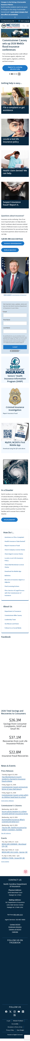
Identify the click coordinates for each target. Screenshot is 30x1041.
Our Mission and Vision (12, 624)
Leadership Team (10, 620)
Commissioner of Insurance (15, 295)
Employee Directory (15, 927)
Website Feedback (18, 1020)
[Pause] (19, 74)
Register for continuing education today (15, 68)
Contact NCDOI (15, 924)
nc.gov (8, 1020)
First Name (6, 319)
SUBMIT (15, 347)
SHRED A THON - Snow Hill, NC (13, 858)
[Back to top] (25, 871)
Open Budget (20, 1030)
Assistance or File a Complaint (14, 537)
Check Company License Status (15, 550)
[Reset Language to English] (19, 21)
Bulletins (7, 576)
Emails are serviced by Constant (14, 342)
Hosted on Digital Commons (15, 1034)
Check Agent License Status (14, 554)
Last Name (6, 327)
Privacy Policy (10, 1030)
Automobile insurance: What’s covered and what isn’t (13, 820)
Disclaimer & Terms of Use (15, 1027)
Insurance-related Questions (13, 243)
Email (5, 311)
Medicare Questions (10, 250)
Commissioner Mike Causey (13, 615)
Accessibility (15, 1024)
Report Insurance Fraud (12, 546)
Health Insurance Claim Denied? (15, 541)
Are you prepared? (9, 520)
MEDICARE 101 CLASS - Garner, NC (15, 852)
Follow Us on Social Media (13, 628)
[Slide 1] (12, 74)
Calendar (15, 932)
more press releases (7, 801)
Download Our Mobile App (13, 571)
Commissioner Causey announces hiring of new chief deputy (15, 788)
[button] (22, 26)
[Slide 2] (14, 74)
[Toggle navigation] (27, 26)
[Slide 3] (16, 74)
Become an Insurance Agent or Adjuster (15, 581)
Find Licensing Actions (12, 586)
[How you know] (15, 21)
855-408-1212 (18, 915)
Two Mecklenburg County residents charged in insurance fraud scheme (13, 779)
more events (5, 862)
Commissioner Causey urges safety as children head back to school (15, 796)
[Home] (10, 24)
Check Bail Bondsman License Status (14, 566)
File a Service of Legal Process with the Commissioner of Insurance (14, 593)
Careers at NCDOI (15, 929)
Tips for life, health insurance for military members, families (14, 828)
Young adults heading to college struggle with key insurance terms (15, 812)
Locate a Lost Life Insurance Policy (14, 559)
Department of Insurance (13, 611)
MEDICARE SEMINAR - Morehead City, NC (14, 845)
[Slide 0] (9, 74)
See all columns (6, 833)
